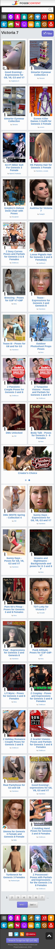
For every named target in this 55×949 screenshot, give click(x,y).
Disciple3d (15, 217)
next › (22, 904)
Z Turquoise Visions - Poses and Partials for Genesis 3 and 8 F (41, 390)
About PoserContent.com (28, 945)
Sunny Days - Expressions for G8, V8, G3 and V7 (41, 518)
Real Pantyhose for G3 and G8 (14, 786)
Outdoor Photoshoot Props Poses (41, 346)
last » (33, 904)
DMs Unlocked (14, 432)
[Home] (26, 2)
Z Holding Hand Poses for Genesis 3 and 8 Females (40, 831)
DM (15, 436)
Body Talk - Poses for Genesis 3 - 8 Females (41, 435)
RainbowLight (15, 880)
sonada (45, 171)
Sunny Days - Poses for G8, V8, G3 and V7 (14, 561)
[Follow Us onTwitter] (16, 934)
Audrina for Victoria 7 (41, 209)
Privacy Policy (13, 945)
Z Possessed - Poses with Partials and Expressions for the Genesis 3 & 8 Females (41, 880)
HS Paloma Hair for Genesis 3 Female (41, 166)
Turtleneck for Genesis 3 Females (14, 876)
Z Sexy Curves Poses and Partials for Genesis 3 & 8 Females (14, 255)
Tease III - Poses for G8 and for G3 (14, 345)
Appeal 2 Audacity (15, 173)
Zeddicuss (15, 263)
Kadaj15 (42, 214)
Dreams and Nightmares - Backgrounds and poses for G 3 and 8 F (41, 563)
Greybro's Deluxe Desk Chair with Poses (14, 211)
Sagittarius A (15, 81)
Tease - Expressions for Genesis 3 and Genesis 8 (41, 301)
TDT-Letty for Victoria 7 (41, 608)
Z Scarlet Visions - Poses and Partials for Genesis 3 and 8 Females (41, 743)
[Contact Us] (10, 934)
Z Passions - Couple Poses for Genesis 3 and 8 (14, 389)
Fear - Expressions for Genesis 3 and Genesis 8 (14, 653)
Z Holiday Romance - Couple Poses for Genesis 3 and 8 (14, 742)
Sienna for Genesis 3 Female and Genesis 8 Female (14, 834)
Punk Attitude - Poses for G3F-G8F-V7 (41, 653)
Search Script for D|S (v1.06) (22, 940)
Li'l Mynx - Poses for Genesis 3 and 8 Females (14, 696)
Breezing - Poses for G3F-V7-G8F (14, 299)
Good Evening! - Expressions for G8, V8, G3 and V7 (14, 75)
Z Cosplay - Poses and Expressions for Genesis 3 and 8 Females (41, 697)
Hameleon (39, 171)
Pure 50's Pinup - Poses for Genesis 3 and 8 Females (14, 609)
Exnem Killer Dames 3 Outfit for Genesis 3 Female (41, 121)
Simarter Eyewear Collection (14, 120)
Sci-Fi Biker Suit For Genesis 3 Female (14, 168)
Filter (49, 33)
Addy (15, 840)
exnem (42, 127)
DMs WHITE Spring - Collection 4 (14, 516)
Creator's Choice (27, 473)
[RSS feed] (22, 934)
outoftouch (42, 263)
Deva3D (42, 613)
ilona (15, 304)
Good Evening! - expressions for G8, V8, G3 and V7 (41, 788)
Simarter (42, 78)
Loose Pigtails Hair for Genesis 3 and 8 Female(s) (41, 257)
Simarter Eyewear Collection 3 (41, 73)
